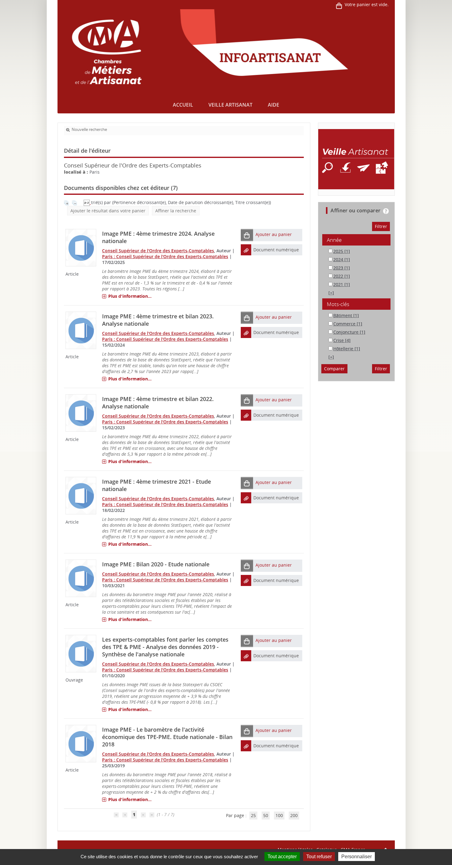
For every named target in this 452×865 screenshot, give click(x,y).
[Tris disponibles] (87, 202)
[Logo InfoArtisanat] (356, 159)
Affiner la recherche (175, 211)
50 (265, 815)
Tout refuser (319, 856)
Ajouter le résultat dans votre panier (107, 211)
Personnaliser (356, 856)
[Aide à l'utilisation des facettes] (386, 211)
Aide (273, 104)
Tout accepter (282, 856)
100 (279, 815)
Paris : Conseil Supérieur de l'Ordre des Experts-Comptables (165, 256)
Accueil (183, 104)
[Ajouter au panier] (247, 235)
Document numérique (276, 250)
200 (294, 815)
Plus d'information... (130, 296)
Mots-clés (338, 304)
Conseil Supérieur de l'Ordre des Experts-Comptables (158, 251)
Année (334, 239)
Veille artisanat (230, 104)
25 (253, 815)
